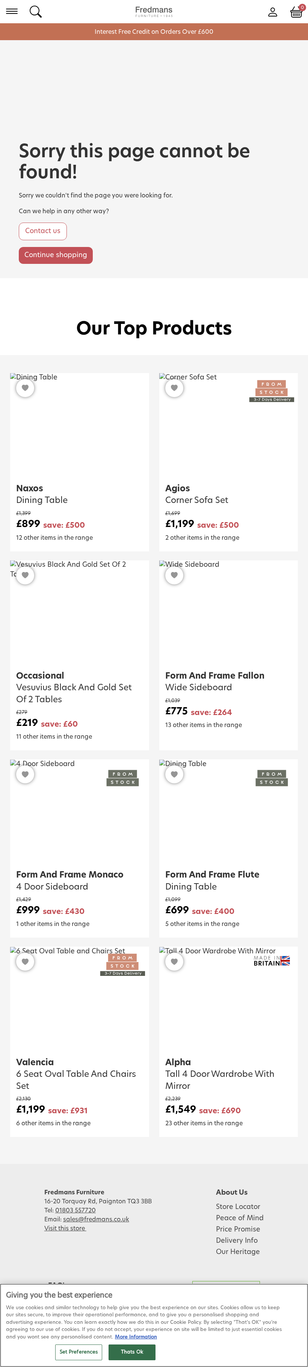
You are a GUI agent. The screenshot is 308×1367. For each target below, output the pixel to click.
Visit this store (65, 1228)
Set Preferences (79, 1352)
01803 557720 (75, 1210)
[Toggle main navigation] (12, 11)
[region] (154, 1325)
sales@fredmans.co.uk (96, 1219)
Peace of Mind (240, 1218)
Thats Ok (132, 1352)
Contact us (42, 231)
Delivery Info (237, 1241)
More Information (136, 1337)
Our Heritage (238, 1252)
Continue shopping (55, 255)
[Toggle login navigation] (272, 11)
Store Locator (238, 1207)
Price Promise (238, 1229)
